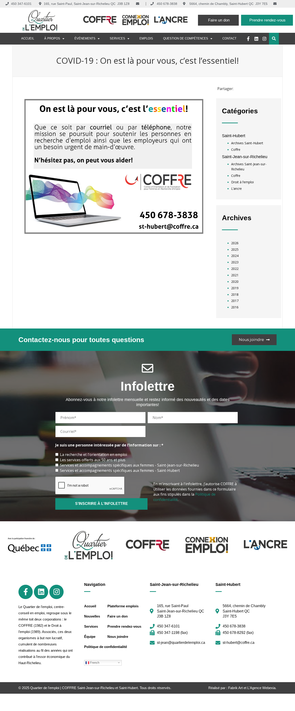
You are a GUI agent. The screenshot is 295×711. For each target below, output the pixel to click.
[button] (274, 38)
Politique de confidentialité (105, 647)
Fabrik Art (235, 688)
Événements (84, 38)
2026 (235, 243)
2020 (235, 281)
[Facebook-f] (248, 38)
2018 (235, 294)
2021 (235, 275)
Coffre (235, 149)
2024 (235, 255)
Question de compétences (185, 38)
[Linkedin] (256, 38)
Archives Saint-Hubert (247, 143)
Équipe (89, 637)
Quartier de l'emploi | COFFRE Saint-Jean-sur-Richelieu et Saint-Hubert (84, 688)
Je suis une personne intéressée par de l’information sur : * (109, 445)
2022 (235, 268)
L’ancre (236, 188)
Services (117, 38)
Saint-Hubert (233, 135)
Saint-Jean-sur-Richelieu (244, 156)
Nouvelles (92, 616)
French (94, 662)
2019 (235, 288)
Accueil (27, 38)
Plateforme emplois (123, 606)
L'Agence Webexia (261, 688)
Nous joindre (117, 637)
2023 (235, 262)
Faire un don (117, 616)
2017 (235, 300)
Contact (229, 38)
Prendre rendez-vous (124, 626)
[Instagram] (264, 38)
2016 (235, 307)
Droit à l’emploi (242, 182)
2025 (235, 249)
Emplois (146, 38)
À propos (52, 38)
